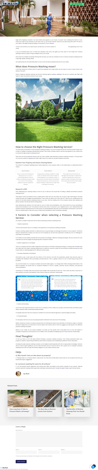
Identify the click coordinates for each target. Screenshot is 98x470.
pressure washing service (31, 165)
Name (17, 449)
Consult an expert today (62, 368)
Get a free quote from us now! (65, 330)
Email (40, 449)
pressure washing (56, 74)
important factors (32, 156)
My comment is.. (19, 430)
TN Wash (19, 238)
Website (63, 449)
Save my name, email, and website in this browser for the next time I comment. (34, 456)
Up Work (26, 374)
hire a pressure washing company (41, 149)
